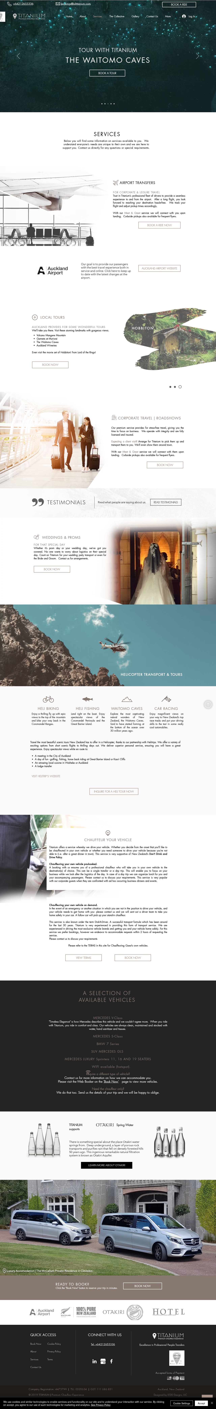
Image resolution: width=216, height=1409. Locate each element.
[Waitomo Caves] (180, 386)
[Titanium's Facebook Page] (111, 1361)
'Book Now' (111, 1081)
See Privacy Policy (101, 1404)
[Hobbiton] (175, 387)
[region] (53, 271)
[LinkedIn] (94, 1361)
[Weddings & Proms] (114, 103)
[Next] (197, 56)
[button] (83, 957)
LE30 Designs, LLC (177, 1394)
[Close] (212, 1403)
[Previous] (18, 56)
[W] (103, 1361)
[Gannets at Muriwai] (111, 103)
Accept (201, 1403)
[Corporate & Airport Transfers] (101, 103)
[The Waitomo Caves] (108, 103)
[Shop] (208, 704)
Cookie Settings (181, 1403)
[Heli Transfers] (104, 103)
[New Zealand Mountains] (170, 387)
